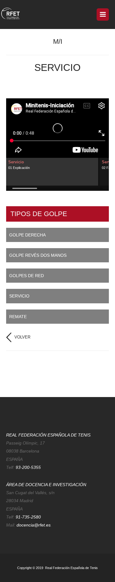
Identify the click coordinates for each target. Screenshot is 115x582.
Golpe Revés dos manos (38, 255)
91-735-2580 (28, 516)
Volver (22, 337)
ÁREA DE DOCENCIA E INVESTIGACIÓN (46, 484)
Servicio (19, 295)
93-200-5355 (28, 467)
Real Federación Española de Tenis (71, 568)
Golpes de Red (26, 275)
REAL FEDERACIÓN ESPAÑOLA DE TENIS (48, 434)
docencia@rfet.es (34, 525)
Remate (18, 316)
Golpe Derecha (27, 234)
